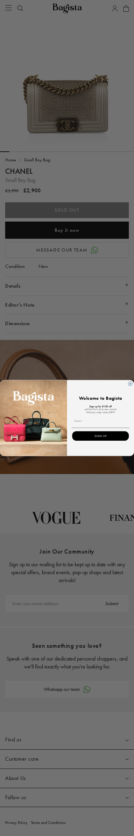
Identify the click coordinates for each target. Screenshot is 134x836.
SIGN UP (100, 436)
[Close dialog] (130, 384)
